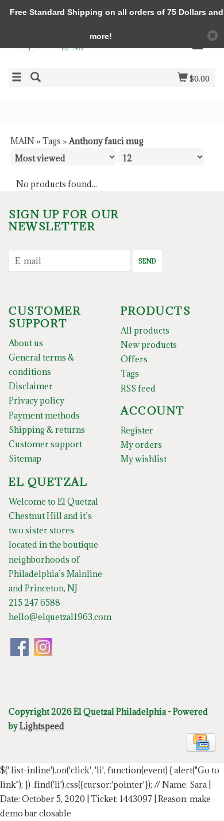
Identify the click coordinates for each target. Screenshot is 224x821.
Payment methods (44, 415)
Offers (134, 359)
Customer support (45, 444)
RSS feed (138, 388)
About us (26, 343)
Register (137, 430)
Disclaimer (31, 386)
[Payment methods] (201, 741)
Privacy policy (36, 400)
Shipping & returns (47, 429)
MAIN (22, 140)
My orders (141, 444)
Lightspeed (42, 726)
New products (149, 344)
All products (145, 330)
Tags (52, 140)
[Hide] (212, 35)
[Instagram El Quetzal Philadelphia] (43, 647)
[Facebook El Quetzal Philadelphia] (19, 647)
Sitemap (25, 458)
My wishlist (144, 459)
